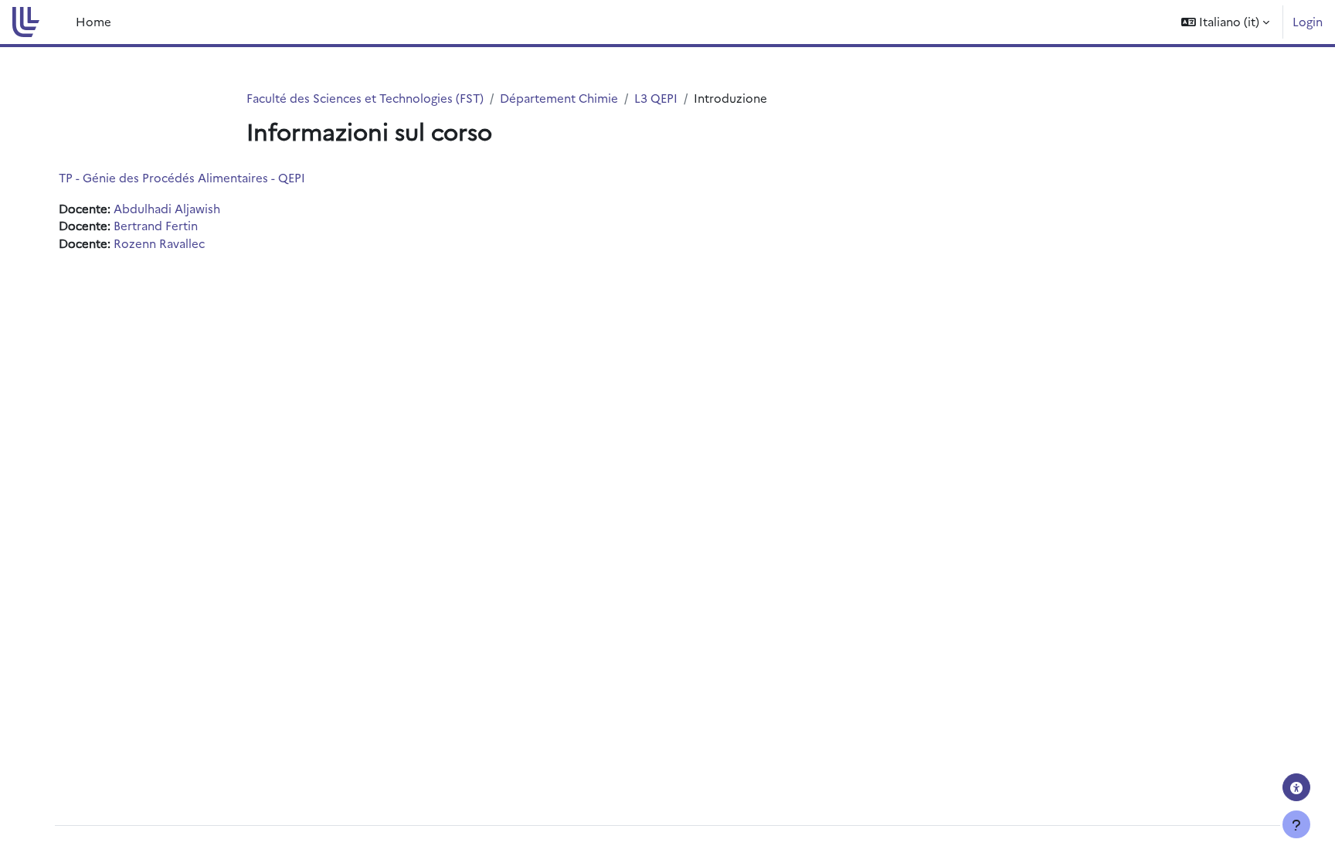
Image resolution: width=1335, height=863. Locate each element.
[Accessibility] (1296, 787)
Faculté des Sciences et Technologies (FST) (365, 98)
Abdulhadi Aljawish (167, 208)
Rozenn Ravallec (159, 243)
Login (1308, 21)
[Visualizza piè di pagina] (1296, 824)
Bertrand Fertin (156, 225)
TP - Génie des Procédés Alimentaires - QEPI (182, 177)
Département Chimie (559, 98)
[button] (1225, 22)
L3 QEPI (656, 98)
